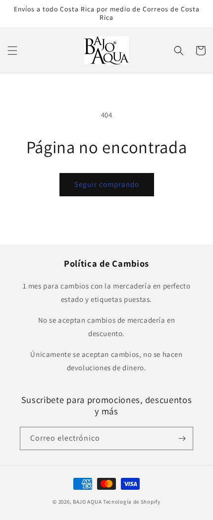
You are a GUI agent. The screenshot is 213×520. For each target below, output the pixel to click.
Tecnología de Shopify (131, 501)
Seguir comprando (106, 184)
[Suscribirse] (182, 438)
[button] (12, 50)
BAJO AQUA (87, 501)
